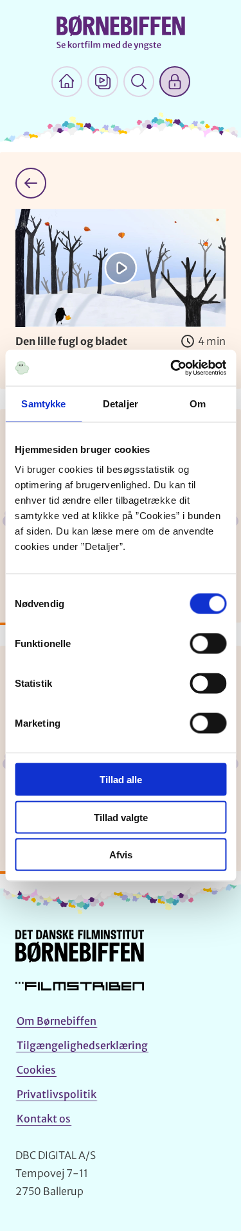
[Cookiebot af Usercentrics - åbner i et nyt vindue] (171, 368)
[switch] (208, 643)
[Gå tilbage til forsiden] (30, 183)
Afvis (120, 854)
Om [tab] (198, 403)
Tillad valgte (121, 816)
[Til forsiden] (66, 81)
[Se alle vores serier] (102, 81)
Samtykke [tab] (43, 403)
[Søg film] (138, 81)
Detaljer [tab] (120, 403)
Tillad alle (121, 779)
